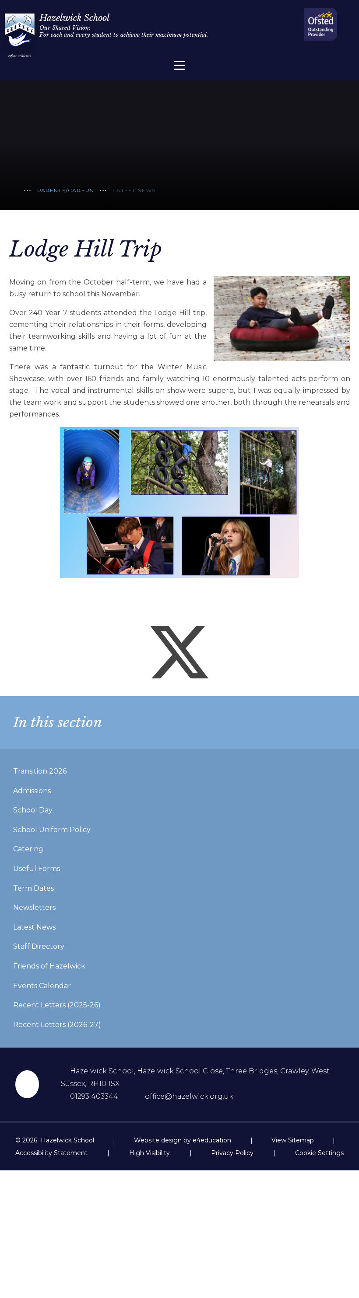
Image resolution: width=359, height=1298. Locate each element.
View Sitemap (292, 1140)
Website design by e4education (182, 1140)
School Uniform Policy (52, 830)
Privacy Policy (232, 1153)
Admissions (32, 791)
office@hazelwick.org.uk (189, 1096)
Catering (28, 849)
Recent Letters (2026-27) (57, 1024)
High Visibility (149, 1153)
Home (13, 191)
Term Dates (33, 888)
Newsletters (34, 907)
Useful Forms (36, 868)
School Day (33, 810)
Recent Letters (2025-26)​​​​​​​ (57, 1005)
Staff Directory (38, 946)
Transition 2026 (40, 771)
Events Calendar (42, 986)
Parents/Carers (65, 190)
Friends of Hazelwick (49, 966)
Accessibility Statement (51, 1153)
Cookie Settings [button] (319, 1153)
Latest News (134, 190)
